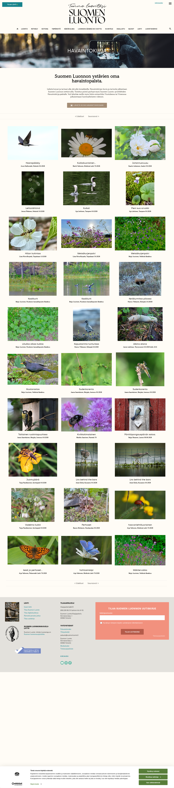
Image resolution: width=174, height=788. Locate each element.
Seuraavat (93, 116)
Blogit (131, 29)
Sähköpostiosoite (105, 613)
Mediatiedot (64, 646)
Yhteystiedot (64, 632)
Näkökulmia (69, 29)
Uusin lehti (28, 607)
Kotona (45, 29)
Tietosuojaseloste (66, 649)
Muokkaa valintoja (152, 777)
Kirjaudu (159, 3)
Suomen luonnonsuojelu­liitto (34, 634)
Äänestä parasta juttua (32, 616)
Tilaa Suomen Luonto (31, 610)
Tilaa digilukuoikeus (31, 613)
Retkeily (34, 29)
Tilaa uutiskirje (29, 618)
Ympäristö (56, 29)
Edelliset (80, 116)
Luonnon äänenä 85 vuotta (90, 29)
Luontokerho (151, 29)
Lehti (140, 29)
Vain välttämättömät (153, 782)
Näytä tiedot (34, 784)
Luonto (24, 29)
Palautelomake (65, 629)
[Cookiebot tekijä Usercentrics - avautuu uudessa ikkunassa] (17, 784)
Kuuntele (109, 29)
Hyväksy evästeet (153, 771)
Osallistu (121, 29)
